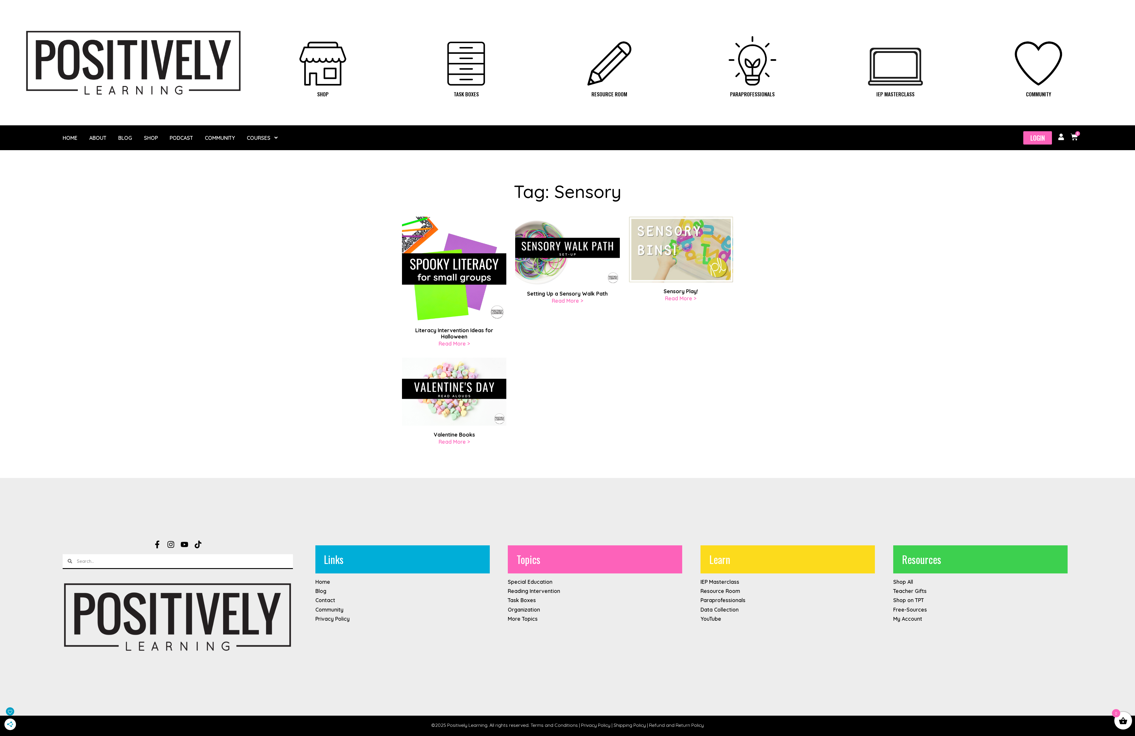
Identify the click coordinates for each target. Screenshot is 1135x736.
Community (1038, 94)
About (97, 137)
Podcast (181, 137)
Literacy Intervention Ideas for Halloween (454, 333)
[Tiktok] (198, 544)
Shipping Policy (630, 725)
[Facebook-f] (157, 544)
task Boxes (466, 94)
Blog (125, 137)
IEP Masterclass (895, 94)
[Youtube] (184, 544)
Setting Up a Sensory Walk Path (567, 293)
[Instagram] (171, 544)
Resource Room (609, 94)
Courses (258, 137)
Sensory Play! (681, 291)
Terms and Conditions (554, 725)
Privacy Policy (595, 725)
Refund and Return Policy (676, 725)
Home (70, 137)
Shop (323, 94)
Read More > (454, 343)
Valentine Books (454, 434)
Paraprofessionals (752, 94)
